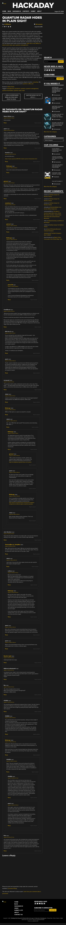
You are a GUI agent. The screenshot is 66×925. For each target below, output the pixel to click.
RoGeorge (9, 166)
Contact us (54, 70)
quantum (23, 88)
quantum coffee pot (28, 83)
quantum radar (17, 90)
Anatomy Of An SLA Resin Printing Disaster (57, 108)
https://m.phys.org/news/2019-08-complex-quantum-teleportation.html (21, 158)
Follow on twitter (47, 70)
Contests (25, 11)
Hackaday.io (17, 11)
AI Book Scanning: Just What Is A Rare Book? (57, 158)
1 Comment (56, 177)
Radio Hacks (11, 86)
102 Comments (57, 162)
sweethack (8, 203)
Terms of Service (56, 918)
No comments (56, 103)
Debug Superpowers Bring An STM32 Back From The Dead (11, 97)
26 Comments (56, 119)
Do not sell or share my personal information (35, 919)
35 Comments (56, 170)
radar (23, 90)
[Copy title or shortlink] (10, 26)
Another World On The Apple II (33, 96)
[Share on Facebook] (3, 26)
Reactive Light (7, 656)
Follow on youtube (49, 70)
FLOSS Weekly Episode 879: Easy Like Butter (57, 150)
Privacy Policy (49, 918)
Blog (9, 11)
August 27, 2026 (59, 11)
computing (35, 82)
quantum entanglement (32, 88)
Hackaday (33, 5)
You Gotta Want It (57, 181)
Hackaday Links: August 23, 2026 (56, 173)
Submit (33, 11)
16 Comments (56, 95)
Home (4, 11)
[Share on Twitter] (4, 26)
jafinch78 (10, 284)
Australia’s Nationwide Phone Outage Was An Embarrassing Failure (57, 90)
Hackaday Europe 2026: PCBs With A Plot (57, 99)
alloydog (46, 233)
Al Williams (7, 24)
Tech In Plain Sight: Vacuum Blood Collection (57, 166)
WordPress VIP (35, 921)
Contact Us (18, 914)
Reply (5, 123)
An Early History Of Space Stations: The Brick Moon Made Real (57, 124)
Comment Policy (12, 888)
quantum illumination (7, 90)
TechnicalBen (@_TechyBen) (12, 544)
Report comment (38, 122)
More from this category (50, 131)
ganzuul (6, 181)
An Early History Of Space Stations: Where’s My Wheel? (57, 116)
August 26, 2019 (38, 26)
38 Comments (38, 24)
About (39, 11)
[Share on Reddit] (8, 26)
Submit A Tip (18, 910)
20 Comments (56, 129)
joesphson (17, 88)
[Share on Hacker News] (6, 26)
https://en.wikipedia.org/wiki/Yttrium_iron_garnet (20, 462)
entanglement (10, 88)
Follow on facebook (45, 70)
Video (16, 908)
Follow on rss (52, 70)
